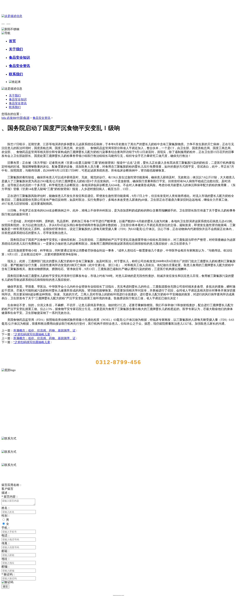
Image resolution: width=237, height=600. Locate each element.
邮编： (5, 566)
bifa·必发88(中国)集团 (15, 117)
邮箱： (5, 551)
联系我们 (16, 74)
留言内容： (10, 496)
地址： (5, 558)
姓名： (5, 507)
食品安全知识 (19, 57)
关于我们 (16, 49)
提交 (5, 586)
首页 (12, 41)
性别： (5, 515)
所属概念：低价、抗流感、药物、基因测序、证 (44, 330)
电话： (5, 535)
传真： (5, 543)
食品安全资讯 (19, 66)
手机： (5, 527)
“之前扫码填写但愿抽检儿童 (31, 334)
